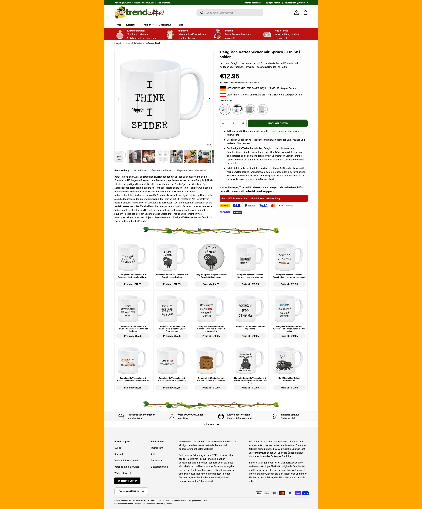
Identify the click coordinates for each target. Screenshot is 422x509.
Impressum (157, 447)
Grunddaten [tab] (140, 170)
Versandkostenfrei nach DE (247, 82)
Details (292, 88)
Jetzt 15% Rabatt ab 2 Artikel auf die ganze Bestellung (250, 198)
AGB (153, 453)
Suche (117, 447)
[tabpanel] (164, 199)
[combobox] (229, 12)
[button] (305, 12)
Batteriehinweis (159, 466)
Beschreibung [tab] (121, 170)
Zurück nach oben (211, 424)
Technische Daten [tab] (161, 170)
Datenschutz (158, 460)
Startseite (118, 43)
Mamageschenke (252, 2)
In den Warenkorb (278, 123)
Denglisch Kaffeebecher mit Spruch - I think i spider (144, 43)
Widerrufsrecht (122, 472)
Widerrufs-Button (127, 480)
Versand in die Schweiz (126, 466)
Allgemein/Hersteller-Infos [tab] (191, 170)
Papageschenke (272, 2)
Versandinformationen (126, 460)
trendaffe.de (126, 501)
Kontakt (118, 453)
